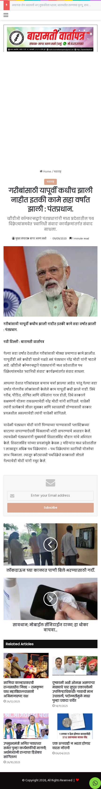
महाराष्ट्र (57, 171)
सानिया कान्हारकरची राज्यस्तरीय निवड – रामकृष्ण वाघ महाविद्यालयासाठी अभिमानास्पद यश (23, 689)
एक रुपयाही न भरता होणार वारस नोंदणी (71, 745)
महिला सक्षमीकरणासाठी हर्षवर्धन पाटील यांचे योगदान (40, 5)
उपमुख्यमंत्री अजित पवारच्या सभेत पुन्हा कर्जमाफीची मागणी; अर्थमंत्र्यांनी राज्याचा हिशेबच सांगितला (25, 750)
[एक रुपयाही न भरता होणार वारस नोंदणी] (74, 726)
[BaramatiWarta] (50, 38)
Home (47, 171)
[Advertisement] (50, 107)
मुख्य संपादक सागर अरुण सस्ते (31, 238)
